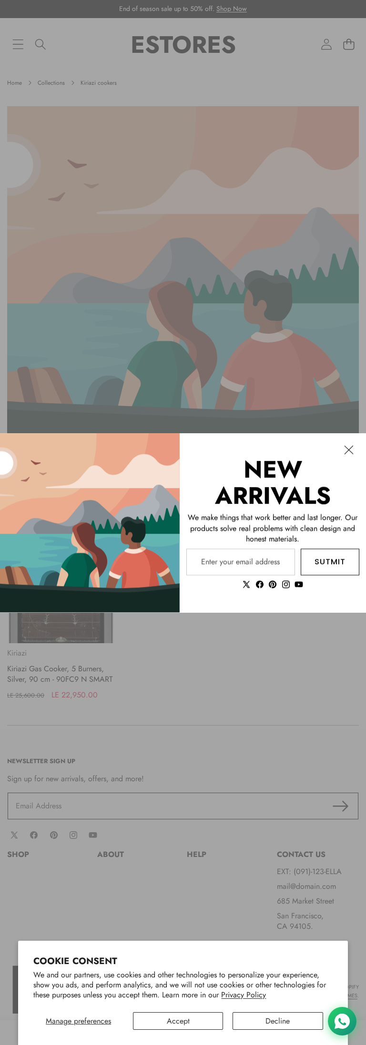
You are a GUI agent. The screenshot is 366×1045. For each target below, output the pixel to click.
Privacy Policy (243, 994)
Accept (178, 1020)
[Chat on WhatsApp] (342, 1021)
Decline (277, 1020)
